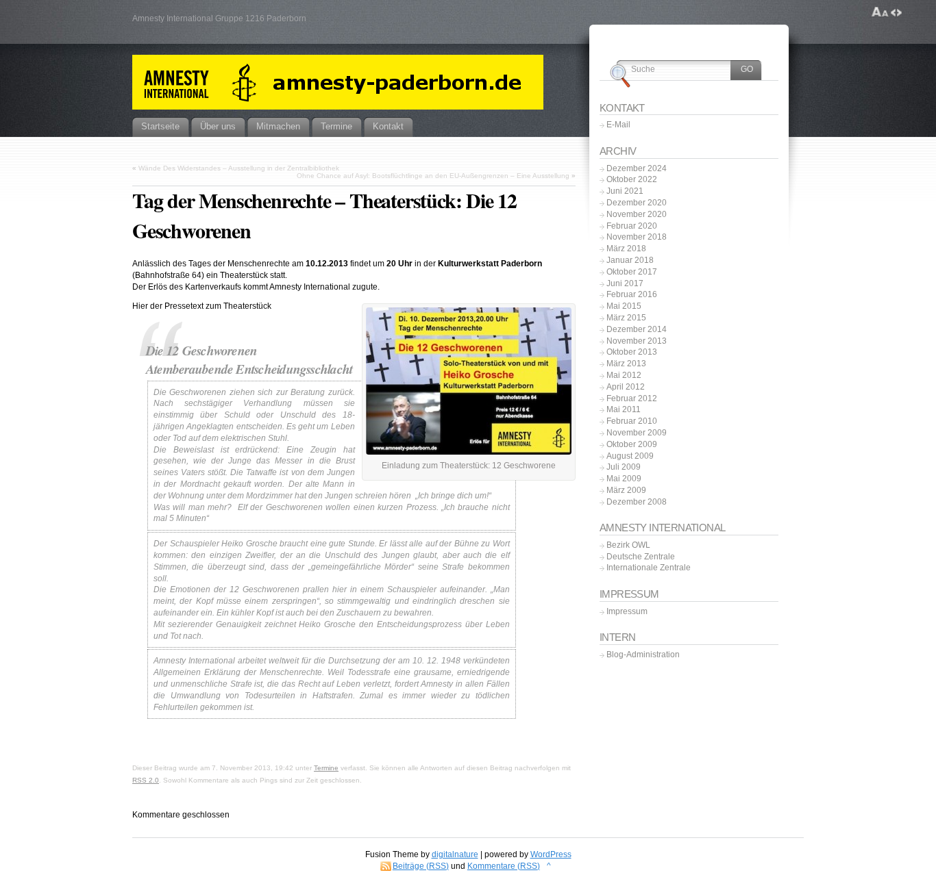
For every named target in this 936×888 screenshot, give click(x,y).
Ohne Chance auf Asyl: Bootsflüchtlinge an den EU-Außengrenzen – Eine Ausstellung (433, 175)
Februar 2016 (631, 294)
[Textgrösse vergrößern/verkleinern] (880, 12)
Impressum (627, 611)
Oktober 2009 (631, 444)
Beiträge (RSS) (421, 866)
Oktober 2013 (631, 352)
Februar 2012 (631, 398)
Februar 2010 (631, 421)
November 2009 (636, 432)
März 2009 (626, 490)
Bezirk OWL (628, 545)
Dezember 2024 (636, 168)
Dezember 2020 (636, 202)
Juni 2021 (624, 191)
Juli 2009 (623, 467)
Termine (326, 768)
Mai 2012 (623, 375)
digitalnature (455, 854)
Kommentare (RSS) (503, 866)
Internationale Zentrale (648, 567)
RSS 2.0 (145, 780)
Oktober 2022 (631, 179)
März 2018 (626, 248)
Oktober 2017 (631, 272)
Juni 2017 (624, 283)
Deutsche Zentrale (640, 556)
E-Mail (618, 124)
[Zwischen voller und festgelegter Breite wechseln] (896, 12)
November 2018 (636, 237)
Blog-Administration (643, 654)
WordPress (550, 854)
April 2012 (625, 387)
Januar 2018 (630, 260)
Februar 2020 (631, 226)
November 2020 (636, 214)
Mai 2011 (623, 409)
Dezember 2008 (636, 502)
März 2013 (626, 363)
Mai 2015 (623, 306)
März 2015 (626, 317)
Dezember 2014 (636, 329)
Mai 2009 (623, 478)
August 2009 (630, 456)
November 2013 (636, 341)
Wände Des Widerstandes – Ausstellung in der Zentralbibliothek (238, 168)
